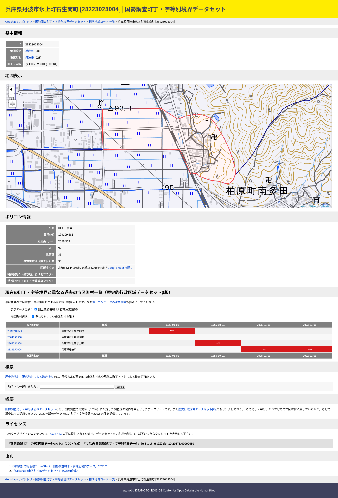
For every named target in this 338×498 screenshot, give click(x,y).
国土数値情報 (46, 309)
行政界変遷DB (68, 309)
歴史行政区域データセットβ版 (197, 409)
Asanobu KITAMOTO (136, 490)
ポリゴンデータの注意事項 (109, 302)
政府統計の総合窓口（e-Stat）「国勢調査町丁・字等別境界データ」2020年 (59, 466)
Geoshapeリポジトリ (18, 21)
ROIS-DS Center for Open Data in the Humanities (183, 490)
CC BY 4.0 (56, 433)
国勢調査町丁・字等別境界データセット (60, 21)
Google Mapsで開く (120, 267)
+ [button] (11, 89)
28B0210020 (14, 331)
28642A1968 (14, 343)
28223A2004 (14, 349)
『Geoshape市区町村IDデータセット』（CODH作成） (45, 470)
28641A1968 (14, 337)
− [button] (11, 94)
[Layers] (12, 103)
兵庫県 (29, 51)
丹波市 (29, 57)
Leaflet (303, 206)
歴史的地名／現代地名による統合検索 (29, 376)
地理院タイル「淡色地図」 (319, 206)
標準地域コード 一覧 (102, 21)
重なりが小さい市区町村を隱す (55, 316)
